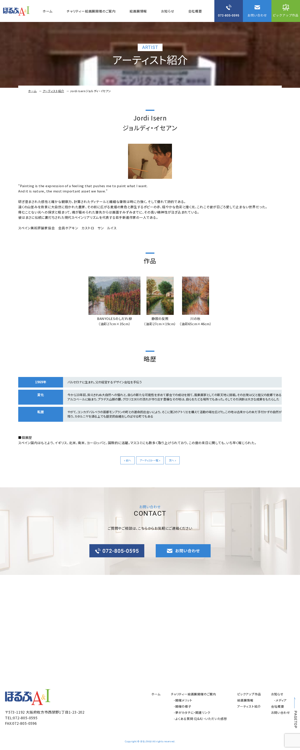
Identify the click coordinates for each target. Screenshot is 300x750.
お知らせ (167, 11)
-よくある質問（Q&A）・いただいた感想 (200, 718)
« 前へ (127, 460)
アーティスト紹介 (53, 91)
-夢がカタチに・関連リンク (192, 712)
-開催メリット (183, 700)
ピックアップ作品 (249, 694)
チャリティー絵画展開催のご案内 (91, 11)
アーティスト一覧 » (150, 460)
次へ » (172, 460)
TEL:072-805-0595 (21, 717)
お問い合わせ (280, 712)
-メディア (280, 700)
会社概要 (195, 11)
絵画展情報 (138, 11)
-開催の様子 (182, 706)
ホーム (47, 11)
